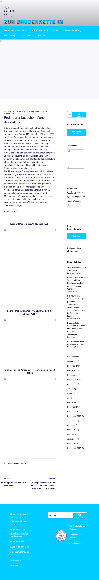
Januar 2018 (72, 438)
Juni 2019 (71, 393)
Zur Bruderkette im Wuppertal (33, 24)
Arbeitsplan (27, 35)
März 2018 (71, 429)
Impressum (15, 560)
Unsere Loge (10, 35)
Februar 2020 (73, 375)
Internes (14, 565)
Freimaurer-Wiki (17, 541)
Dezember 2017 (73, 443)
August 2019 (72, 384)
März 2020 (71, 370)
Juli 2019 (71, 388)
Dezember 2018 (73, 406)
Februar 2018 (73, 434)
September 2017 (74, 448)
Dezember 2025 (73, 356)
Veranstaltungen (17, 464)
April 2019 (71, 397)
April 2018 (71, 425)
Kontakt (41, 35)
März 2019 (71, 402)
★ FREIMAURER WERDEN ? (46, 30)
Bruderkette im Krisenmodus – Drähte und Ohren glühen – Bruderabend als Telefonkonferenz (76, 329)
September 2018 (74, 416)
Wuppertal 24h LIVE (19, 546)
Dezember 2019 (73, 379)
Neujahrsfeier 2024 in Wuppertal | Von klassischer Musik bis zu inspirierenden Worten (76, 283)
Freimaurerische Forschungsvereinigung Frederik (19, 533)
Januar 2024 (72, 361)
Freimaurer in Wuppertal (15, 30)
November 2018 (73, 411)
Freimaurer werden (77, 132)
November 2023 (73, 365)
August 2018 (72, 420)
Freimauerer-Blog (73, 30)
